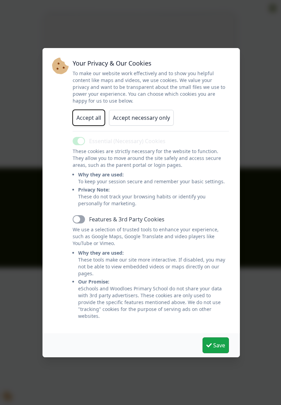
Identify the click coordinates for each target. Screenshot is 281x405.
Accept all (88, 117)
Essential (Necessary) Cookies (127, 141)
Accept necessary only (141, 117)
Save (218, 345)
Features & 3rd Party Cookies (126, 219)
